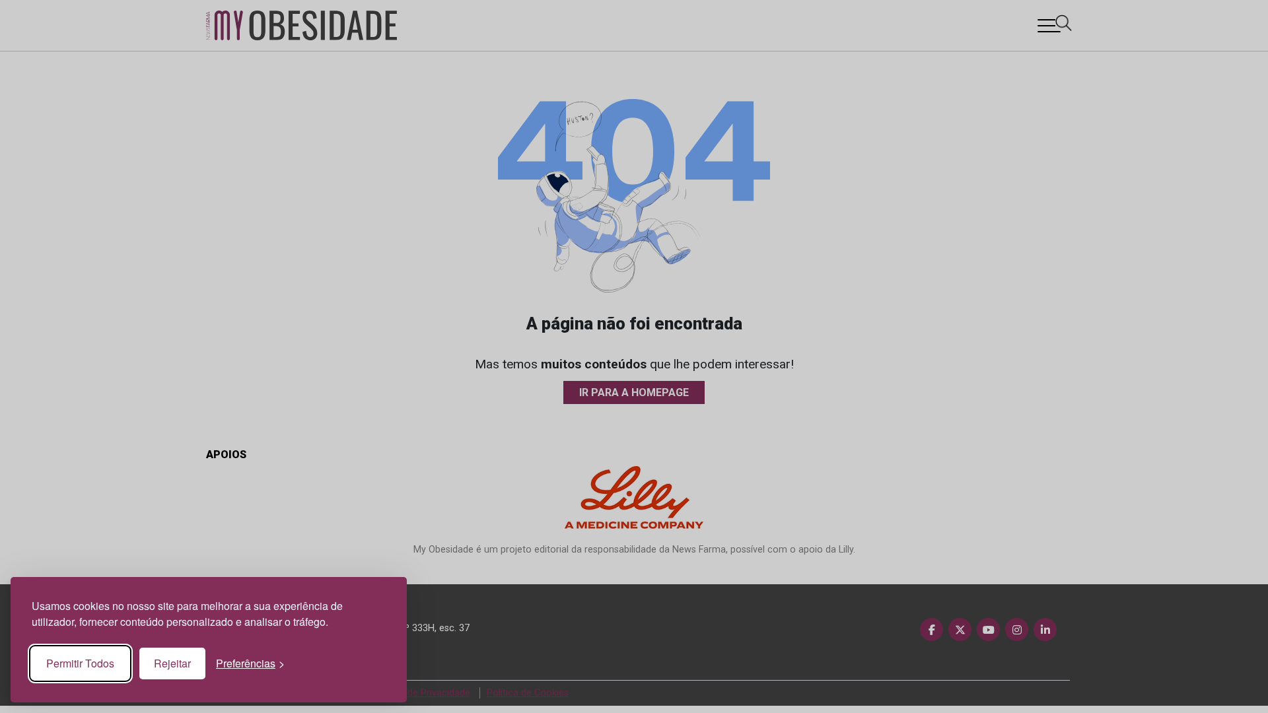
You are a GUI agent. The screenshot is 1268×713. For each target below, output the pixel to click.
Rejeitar (172, 663)
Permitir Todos (80, 663)
